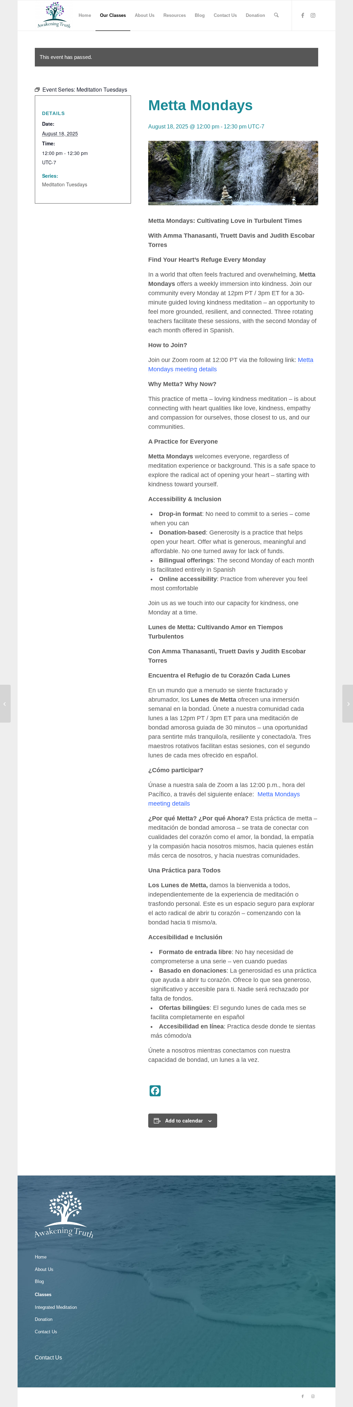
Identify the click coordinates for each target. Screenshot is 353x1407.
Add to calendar (184, 1120)
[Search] (276, 15)
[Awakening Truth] (54, 15)
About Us (44, 1269)
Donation (43, 1319)
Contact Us (46, 1331)
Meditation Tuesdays (64, 184)
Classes (43, 1294)
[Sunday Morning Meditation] (5, 704)
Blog (39, 1281)
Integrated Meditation (56, 1307)
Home (41, 1257)
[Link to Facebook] (302, 15)
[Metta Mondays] (347, 704)
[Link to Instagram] (313, 15)
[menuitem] (84, 15)
